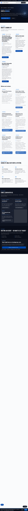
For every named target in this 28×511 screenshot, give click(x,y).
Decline (22, 509)
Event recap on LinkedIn (20, 130)
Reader (25, 506)
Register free (5, 57)
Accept (26, 509)
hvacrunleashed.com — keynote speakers (7, 130)
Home (2, 7)
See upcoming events (6, 18)
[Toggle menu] (26, 2)
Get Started (23, 2)
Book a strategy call (14, 247)
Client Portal (18, 2)
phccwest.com (19, 107)
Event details (5, 81)
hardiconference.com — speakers (20, 152)
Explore (13, 18)
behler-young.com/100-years (7, 152)
